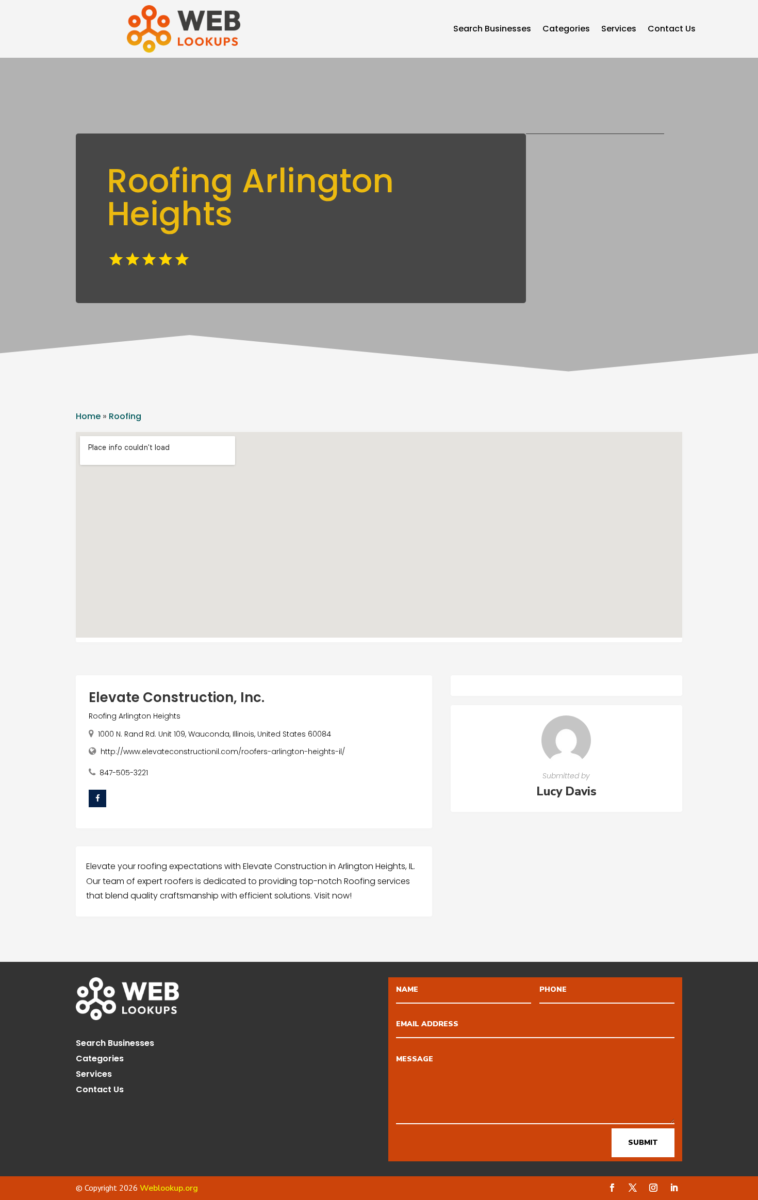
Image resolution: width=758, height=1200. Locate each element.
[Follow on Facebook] (612, 1187)
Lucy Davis (566, 791)
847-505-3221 (124, 773)
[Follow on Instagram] (653, 1187)
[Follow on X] (632, 1187)
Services (618, 30)
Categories (566, 30)
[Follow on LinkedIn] (674, 1187)
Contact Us (672, 30)
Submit (643, 1142)
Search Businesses (492, 30)
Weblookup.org (169, 1188)
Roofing (125, 416)
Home (88, 416)
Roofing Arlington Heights (134, 716)
